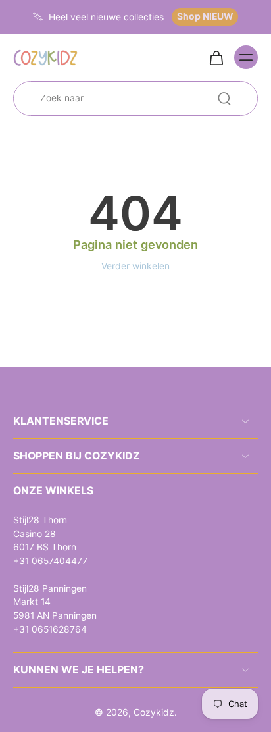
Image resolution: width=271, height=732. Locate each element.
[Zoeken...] (224, 99)
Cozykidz (154, 712)
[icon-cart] (215, 57)
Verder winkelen (135, 266)
